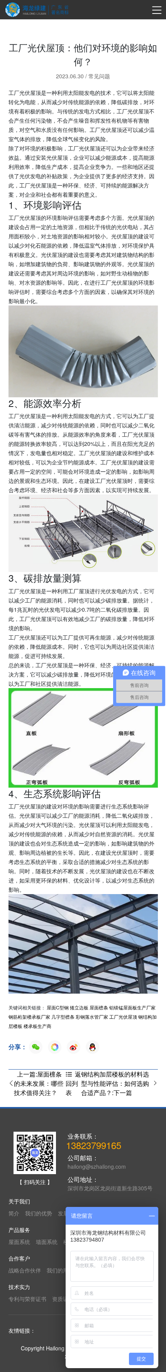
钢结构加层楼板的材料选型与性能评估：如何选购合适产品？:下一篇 (115, 1083)
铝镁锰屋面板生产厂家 (132, 1007)
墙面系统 (47, 1241)
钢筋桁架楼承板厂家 (29, 1016)
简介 (13, 1213)
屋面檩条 (99, 1007)
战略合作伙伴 (24, 1270)
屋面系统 (19, 1241)
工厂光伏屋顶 (123, 1016)
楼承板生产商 (37, 1026)
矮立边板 (79, 1007)
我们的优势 (38, 1213)
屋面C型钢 (58, 1007)
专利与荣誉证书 (27, 1299)
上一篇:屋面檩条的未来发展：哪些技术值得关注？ (38, 1083)
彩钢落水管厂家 (92, 1016)
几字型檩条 (63, 1016)
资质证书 (63, 1299)
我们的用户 (60, 1270)
